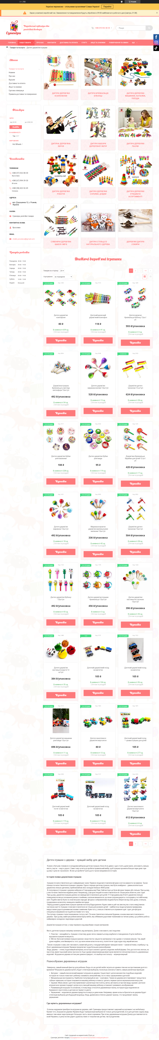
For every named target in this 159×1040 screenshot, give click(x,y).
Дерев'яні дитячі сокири (135, 243)
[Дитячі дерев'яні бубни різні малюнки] (61, 438)
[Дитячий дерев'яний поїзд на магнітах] (98, 650)
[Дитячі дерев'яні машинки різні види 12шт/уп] (61, 720)
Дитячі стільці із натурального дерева (98, 243)
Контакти (51, 43)
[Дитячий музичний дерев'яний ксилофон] (98, 297)
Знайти (15, 127)
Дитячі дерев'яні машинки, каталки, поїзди (135, 96)
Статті (84, 43)
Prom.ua (91, 1035)
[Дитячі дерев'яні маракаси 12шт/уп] (61, 509)
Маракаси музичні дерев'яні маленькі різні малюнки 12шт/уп (98, 529)
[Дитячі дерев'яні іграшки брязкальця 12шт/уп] (98, 579)
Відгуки (12, 80)
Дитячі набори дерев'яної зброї (98, 144)
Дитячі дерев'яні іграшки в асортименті (135, 194)
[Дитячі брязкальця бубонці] (98, 72)
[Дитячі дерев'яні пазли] (135, 122)
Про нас (40, 43)
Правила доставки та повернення (23, 94)
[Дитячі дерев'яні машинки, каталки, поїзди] (135, 72)
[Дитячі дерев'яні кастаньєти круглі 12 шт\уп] (61, 650)
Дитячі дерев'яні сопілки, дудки (98, 192)
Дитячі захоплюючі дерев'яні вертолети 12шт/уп (135, 808)
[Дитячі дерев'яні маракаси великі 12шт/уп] (98, 368)
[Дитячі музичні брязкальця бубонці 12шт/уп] (135, 297)
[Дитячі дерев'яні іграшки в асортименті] (135, 170)
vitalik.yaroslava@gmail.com (24, 239)
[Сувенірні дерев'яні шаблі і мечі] (61, 220)
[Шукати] (149, 28)
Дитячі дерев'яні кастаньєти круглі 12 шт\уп (60, 670)
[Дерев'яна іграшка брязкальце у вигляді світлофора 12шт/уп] (61, 368)
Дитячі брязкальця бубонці (98, 94)
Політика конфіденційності (98, 1038)
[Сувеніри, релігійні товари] (13, 28)
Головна (12, 43)
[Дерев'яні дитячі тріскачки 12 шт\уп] (135, 368)
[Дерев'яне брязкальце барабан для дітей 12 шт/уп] (135, 438)
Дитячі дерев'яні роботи (61, 192)
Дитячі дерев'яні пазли (135, 144)
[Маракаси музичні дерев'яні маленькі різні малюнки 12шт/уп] (98, 509)
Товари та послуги (17, 48)
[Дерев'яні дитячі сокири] (135, 220)
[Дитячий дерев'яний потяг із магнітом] (61, 789)
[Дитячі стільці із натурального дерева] (98, 220)
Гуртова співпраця (16, 91)
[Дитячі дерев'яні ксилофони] (61, 72)
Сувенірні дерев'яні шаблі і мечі (61, 243)
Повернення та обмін (118, 43)
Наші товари (25, 43)
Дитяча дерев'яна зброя (61, 144)
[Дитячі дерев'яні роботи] (61, 170)
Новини (12, 72)
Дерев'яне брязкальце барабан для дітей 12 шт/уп (135, 458)
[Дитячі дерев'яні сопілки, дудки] (98, 170)
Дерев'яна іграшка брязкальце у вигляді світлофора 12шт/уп (61, 388)
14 (145, 271)
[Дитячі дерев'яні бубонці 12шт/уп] (61, 579)
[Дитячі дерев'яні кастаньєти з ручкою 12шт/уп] (135, 579)
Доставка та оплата (69, 43)
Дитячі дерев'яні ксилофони (61, 94)
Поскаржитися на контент (79, 1038)
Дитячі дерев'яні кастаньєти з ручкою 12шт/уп (135, 599)
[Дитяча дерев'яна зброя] (61, 122)
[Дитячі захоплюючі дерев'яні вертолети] (98, 720)
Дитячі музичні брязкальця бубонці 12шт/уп (135, 317)
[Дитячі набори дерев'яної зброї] (98, 122)
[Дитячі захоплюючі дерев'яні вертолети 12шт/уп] (135, 789)
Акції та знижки (98, 43)
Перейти (107, 6)
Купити (60, 340)
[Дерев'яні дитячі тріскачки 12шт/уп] (135, 509)
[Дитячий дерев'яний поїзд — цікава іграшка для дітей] (135, 720)
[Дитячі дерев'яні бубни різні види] (98, 438)
